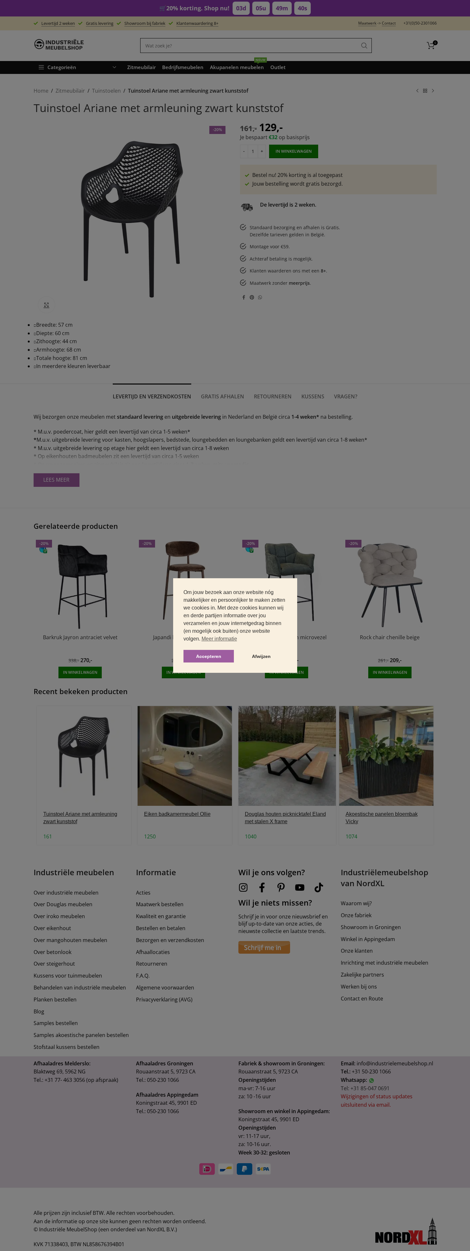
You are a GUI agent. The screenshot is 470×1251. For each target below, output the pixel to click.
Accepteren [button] (208, 656)
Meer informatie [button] (219, 638)
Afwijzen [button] (261, 656)
